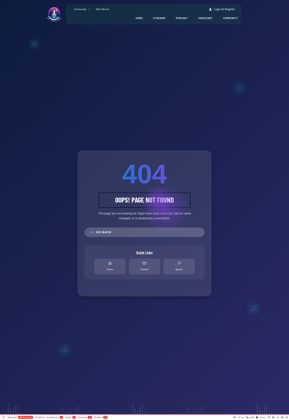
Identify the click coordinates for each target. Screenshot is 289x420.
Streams (159, 18)
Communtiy (80, 9)
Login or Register (224, 9)
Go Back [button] (103, 232)
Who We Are (102, 9)
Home (139, 18)
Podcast (182, 18)
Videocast (205, 18)
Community (230, 18)
